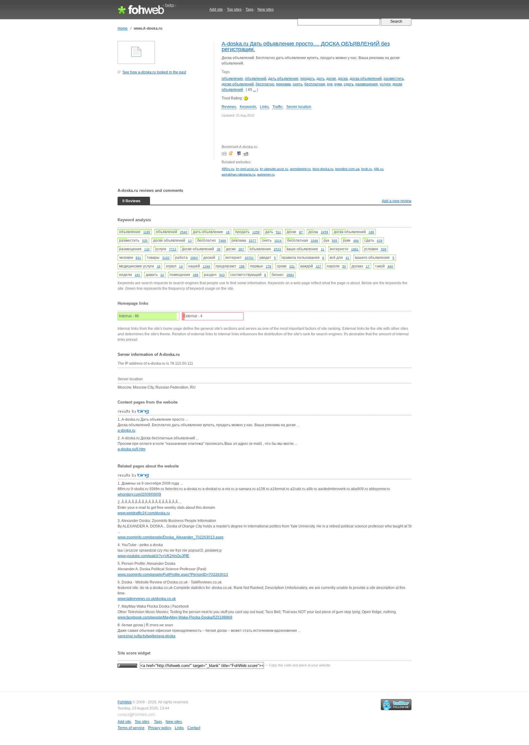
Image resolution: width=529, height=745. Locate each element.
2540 (183, 232)
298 (195, 275)
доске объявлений (238, 84)
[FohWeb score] (127, 665)
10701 (249, 257)
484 (356, 240)
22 (162, 275)
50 (344, 266)
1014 (278, 240)
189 (371, 232)
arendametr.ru (300, 169)
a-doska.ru (126, 430)
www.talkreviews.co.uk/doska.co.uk (147, 599)
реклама (283, 84)
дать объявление (283, 78)
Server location (298, 107)
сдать (349, 84)
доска (343, 78)
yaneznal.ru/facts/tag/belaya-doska (146, 636)
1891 (354, 249)
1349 (206, 266)
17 (368, 266)
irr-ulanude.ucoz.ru (274, 169)
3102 (166, 257)
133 (147, 249)
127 (318, 266)
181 (137, 275)
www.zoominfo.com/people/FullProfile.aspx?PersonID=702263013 (173, 574)
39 (218, 249)
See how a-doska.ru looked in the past (154, 72)
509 (383, 249)
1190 (146, 232)
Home (123, 28)
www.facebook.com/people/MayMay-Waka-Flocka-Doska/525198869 (175, 617)
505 (334, 240)
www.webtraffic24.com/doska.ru (144, 513)
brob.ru (366, 169)
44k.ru (378, 169)
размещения (366, 84)
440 (390, 266)
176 (268, 266)
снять (297, 84)
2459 (324, 232)
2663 (194, 257)
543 (222, 275)
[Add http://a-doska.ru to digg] (225, 153)
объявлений (255, 78)
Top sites (234, 9)
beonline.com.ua (347, 169)
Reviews (229, 107)
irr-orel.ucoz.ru (247, 169)
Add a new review (396, 201)
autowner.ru (266, 174)
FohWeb (125, 702)
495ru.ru (228, 169)
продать (307, 78)
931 (138, 257)
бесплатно (265, 84)
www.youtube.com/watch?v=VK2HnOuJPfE (153, 556)
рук (329, 84)
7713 (172, 249)
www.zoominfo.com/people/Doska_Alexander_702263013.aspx (170, 537)
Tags (249, 9)
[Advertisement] (163, 120)
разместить (394, 78)
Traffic (277, 107)
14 (181, 266)
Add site (216, 9)
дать (321, 78)
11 (322, 249)
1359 (256, 232)
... (254, 90)
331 (292, 266)
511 (278, 232)
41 (347, 257)
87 (301, 232)
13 (190, 240)
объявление (232, 78)
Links (264, 107)
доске (331, 78)
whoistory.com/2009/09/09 (139, 494)
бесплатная (314, 84)
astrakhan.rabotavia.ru (238, 174)
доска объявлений (366, 78)
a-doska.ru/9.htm (131, 449)
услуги (385, 84)
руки (338, 84)
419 (379, 240)
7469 (222, 240)
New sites (265, 9)
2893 (290, 275)
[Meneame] (232, 153)
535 (145, 240)
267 (241, 249)
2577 (252, 240)
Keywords (248, 107)
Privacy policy (159, 728)
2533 (277, 249)
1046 (314, 240)
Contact (193, 728)
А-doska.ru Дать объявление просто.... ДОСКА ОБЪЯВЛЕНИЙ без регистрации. (306, 46)
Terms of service (131, 728)
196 (242, 266)
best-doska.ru (323, 169)
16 (228, 232)
